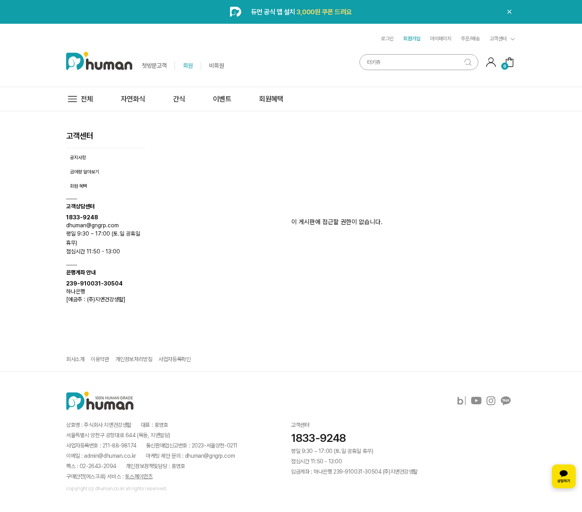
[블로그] (461, 400)
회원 (188, 65)
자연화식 (133, 99)
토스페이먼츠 (138, 476)
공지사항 (78, 157)
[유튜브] (476, 400)
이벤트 (222, 99)
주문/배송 (470, 39)
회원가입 (411, 39)
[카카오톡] (505, 400)
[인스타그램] (491, 400)
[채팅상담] (564, 476)
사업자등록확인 (174, 359)
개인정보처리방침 (134, 359)
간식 (179, 99)
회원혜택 (271, 99)
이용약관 (100, 359)
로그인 (387, 39)
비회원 (216, 65)
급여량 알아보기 (84, 172)
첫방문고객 (154, 65)
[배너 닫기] (509, 12)
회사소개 (75, 359)
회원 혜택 (78, 186)
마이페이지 (440, 39)
